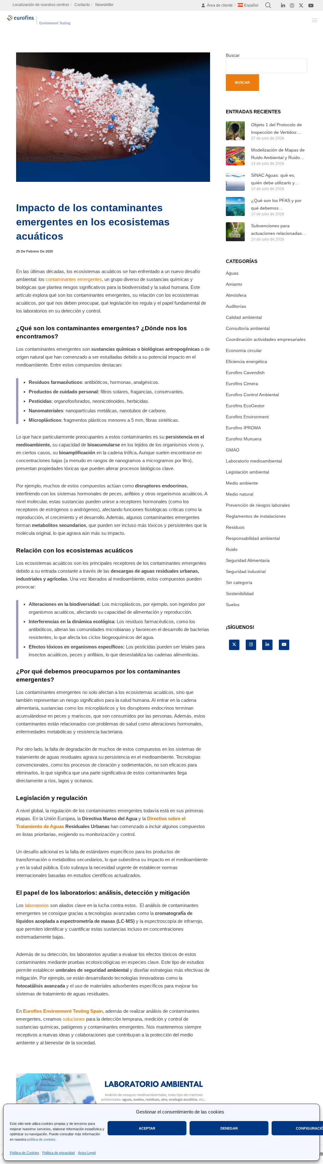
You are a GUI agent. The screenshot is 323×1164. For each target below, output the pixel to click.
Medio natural (239, 494)
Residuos (235, 527)
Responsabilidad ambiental (253, 538)
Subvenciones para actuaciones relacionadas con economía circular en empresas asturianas (276, 230)
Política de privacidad (58, 1153)
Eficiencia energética (246, 361)
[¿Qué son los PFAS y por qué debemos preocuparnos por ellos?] (235, 206)
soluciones (73, 1019)
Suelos (232, 604)
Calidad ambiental (244, 317)
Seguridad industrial (246, 571)
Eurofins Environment (247, 416)
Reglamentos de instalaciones (256, 516)
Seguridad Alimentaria (248, 560)
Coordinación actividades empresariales (266, 339)
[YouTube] (311, 5)
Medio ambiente (242, 483)
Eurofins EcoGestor (245, 405)
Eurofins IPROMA (243, 427)
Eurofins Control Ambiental (252, 394)
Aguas (232, 273)
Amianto (234, 284)
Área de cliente (220, 5)
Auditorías (236, 306)
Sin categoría (239, 582)
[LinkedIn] (283, 5)
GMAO (232, 449)
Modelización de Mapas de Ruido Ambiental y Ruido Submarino (278, 154)
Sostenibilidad (240, 593)
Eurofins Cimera (242, 383)
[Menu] (312, 20)
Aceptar (147, 1128)
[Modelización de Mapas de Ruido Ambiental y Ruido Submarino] (235, 156)
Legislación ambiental (247, 472)
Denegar (229, 1128)
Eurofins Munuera (243, 438)
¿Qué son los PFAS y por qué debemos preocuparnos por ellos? (276, 205)
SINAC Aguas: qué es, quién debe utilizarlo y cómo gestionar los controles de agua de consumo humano (273, 180)
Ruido (232, 549)
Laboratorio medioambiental (254, 460)
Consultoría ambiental (248, 328)
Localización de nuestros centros (41, 5)
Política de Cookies (24, 1153)
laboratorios (37, 905)
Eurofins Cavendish (245, 372)
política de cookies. (41, 1139)
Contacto (82, 5)
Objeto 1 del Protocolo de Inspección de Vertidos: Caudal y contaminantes (276, 129)
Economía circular (244, 350)
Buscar (233, 55)
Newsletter (104, 5)
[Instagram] (292, 5)
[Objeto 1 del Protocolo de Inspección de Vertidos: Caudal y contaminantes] (235, 130)
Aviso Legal (87, 1153)
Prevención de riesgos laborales (258, 505)
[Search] (268, 5)
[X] (301, 5)
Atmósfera (236, 295)
